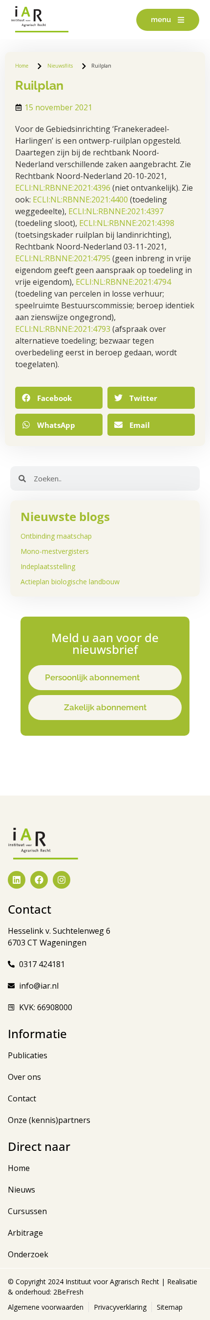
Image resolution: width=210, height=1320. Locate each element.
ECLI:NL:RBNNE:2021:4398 (126, 223)
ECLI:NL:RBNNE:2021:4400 (80, 199)
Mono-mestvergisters (55, 551)
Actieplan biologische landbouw (70, 581)
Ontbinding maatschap (56, 536)
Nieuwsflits (60, 65)
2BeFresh (67, 1291)
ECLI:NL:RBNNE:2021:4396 (62, 187)
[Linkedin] (16, 880)
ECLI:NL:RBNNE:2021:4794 (123, 281)
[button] (59, 398)
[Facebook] (39, 880)
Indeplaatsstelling (48, 566)
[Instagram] (61, 880)
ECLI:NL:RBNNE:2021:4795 (62, 258)
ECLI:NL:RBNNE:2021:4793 (62, 329)
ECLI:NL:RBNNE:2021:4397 (116, 211)
